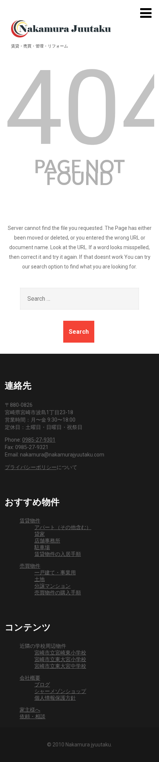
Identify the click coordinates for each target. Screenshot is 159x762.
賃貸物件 (30, 521)
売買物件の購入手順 (57, 593)
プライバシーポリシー (31, 467)
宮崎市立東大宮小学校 (60, 659)
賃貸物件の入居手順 (57, 554)
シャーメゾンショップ (60, 691)
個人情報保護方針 (55, 698)
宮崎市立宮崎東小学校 (60, 653)
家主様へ (30, 710)
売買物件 (30, 566)
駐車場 (42, 547)
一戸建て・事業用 (55, 572)
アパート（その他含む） (62, 527)
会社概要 (30, 678)
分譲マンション (52, 586)
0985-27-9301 (38, 440)
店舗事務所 (47, 541)
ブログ (42, 684)
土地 (39, 579)
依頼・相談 (32, 716)
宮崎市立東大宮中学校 (60, 666)
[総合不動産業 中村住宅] (61, 27)
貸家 (39, 534)
